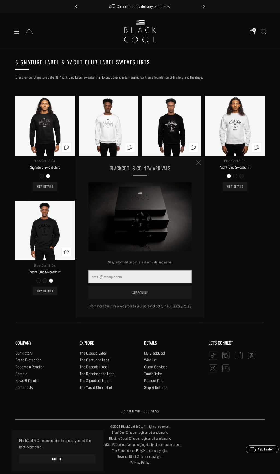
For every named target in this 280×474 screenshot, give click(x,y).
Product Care (154, 380)
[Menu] (16, 32)
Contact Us (24, 387)
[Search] (263, 31)
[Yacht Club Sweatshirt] (171, 126)
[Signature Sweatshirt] (45, 126)
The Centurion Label (95, 360)
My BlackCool (154, 353)
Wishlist (150, 360)
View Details (45, 186)
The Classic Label (93, 353)
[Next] (203, 6)
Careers (21, 373)
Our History (23, 353)
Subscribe (140, 292)
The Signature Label (95, 380)
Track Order (153, 373)
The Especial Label (94, 366)
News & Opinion (27, 380)
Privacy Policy (181, 306)
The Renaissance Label (97, 373)
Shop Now (162, 6)
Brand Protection (28, 360)
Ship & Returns (155, 387)
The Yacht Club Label (96, 387)
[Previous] (76, 6)
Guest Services (156, 366)
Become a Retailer (29, 366)
